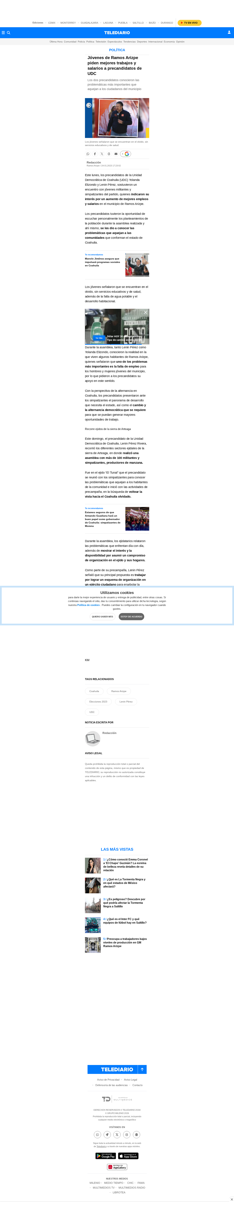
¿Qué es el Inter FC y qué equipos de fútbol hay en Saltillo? (125, 921)
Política (90, 41)
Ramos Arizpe (118, 691)
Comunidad (70, 41)
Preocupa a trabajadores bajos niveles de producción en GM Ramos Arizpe (125, 942)
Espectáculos (115, 41)
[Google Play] (105, 1156)
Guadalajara (89, 22)
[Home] (117, 32)
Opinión (180, 41)
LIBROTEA (119, 1192)
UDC (92, 712)
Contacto (137, 1085)
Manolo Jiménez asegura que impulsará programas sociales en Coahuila (102, 262)
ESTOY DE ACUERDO (131, 616)
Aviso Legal (130, 1079)
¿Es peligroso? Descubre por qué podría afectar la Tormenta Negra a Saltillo (124, 903)
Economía (169, 41)
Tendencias (129, 41)
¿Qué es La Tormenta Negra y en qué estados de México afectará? (124, 883)
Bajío (152, 22)
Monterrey (68, 22)
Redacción (94, 162)
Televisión (101, 41)
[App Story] (128, 1156)
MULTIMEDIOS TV (104, 1187)
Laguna (108, 22)
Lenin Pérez (126, 701)
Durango (167, 22)
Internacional (155, 41)
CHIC (130, 1182)
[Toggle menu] (3, 32)
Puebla (122, 22)
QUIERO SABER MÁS (102, 616)
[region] (117, 8)
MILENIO (95, 1182)
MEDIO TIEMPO (113, 1182)
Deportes (142, 41)
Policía (81, 41)
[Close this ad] (231, 1199)
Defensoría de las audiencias (111, 1085)
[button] (88, 154)
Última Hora (56, 41)
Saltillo (138, 22)
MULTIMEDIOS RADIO (132, 1187)
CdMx (51, 22)
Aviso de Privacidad (108, 1079)
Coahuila (94, 691)
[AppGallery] (117, 1167)
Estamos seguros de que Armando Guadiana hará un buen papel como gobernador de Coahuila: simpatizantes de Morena (102, 519)
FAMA (141, 1182)
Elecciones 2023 (98, 701)
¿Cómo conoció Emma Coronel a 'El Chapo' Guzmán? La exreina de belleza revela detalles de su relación (125, 865)
